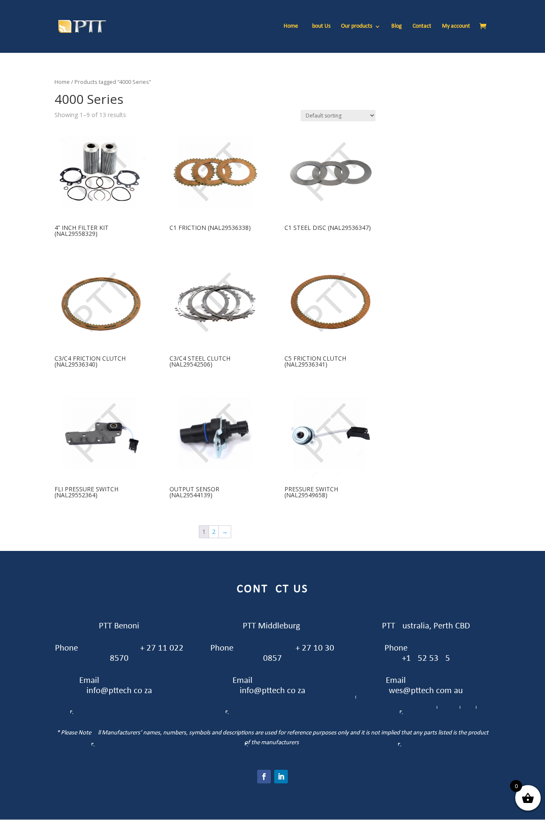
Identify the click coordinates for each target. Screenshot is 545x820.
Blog (396, 26)
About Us (319, 26)
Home (291, 26)
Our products (356, 26)
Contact (422, 26)
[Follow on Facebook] (264, 776)
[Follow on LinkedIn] (281, 776)
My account (456, 26)
